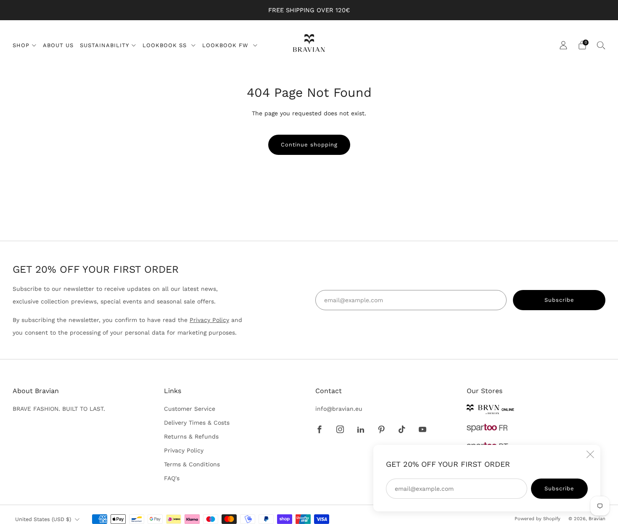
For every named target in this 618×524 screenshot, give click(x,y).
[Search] (601, 45)
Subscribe (559, 488)
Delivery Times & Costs (197, 422)
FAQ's (172, 478)
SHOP (21, 45)
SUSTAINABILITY (104, 45)
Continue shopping (309, 144)
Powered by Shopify (537, 518)
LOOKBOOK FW (226, 45)
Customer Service (189, 408)
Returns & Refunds (191, 436)
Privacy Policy (209, 320)
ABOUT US (58, 45)
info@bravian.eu (338, 408)
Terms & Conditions (192, 464)
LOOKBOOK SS (166, 45)
